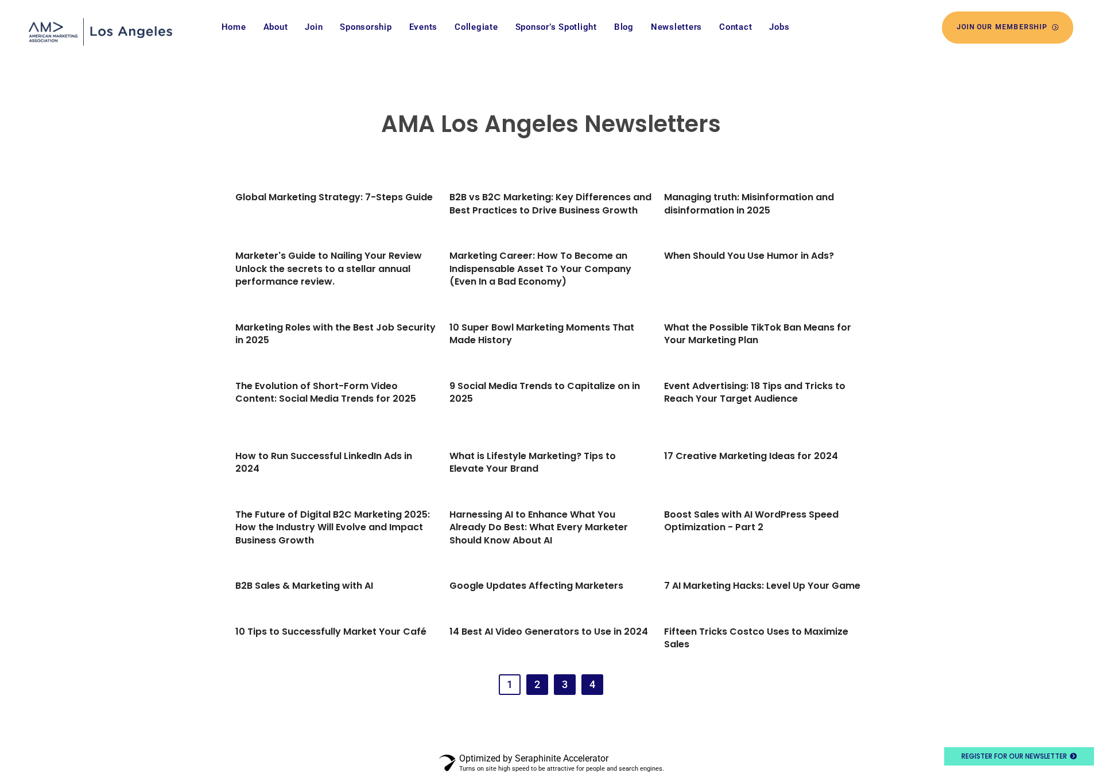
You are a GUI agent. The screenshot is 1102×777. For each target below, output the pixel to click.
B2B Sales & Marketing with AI (304, 585)
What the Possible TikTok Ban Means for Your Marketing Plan (757, 334)
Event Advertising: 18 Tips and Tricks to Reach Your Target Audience (754, 392)
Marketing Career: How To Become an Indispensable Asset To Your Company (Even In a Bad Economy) (540, 268)
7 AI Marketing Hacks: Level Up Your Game (762, 585)
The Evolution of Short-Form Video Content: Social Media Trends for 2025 (325, 392)
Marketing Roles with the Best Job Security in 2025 (335, 334)
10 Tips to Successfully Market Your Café (330, 631)
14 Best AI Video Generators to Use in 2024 (548, 631)
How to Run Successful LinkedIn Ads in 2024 (323, 462)
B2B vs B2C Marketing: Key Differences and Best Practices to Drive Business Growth (550, 203)
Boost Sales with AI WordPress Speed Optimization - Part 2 (751, 521)
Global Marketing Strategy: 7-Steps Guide (334, 197)
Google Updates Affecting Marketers (536, 585)
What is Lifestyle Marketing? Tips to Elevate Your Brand (532, 462)
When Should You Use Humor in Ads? (749, 255)
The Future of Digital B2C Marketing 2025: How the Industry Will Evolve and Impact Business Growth (332, 527)
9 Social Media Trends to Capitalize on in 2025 (544, 392)
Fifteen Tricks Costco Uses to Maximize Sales (756, 638)
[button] (510, 684)
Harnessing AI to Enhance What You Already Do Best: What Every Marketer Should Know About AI (538, 527)
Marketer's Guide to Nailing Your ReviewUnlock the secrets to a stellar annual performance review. (328, 268)
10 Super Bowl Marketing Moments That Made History (541, 334)
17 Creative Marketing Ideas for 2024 (751, 456)
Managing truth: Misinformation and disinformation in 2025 (749, 203)
